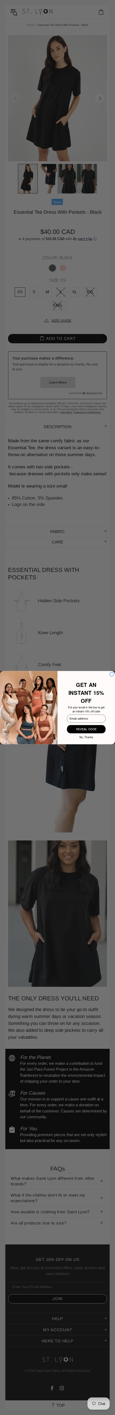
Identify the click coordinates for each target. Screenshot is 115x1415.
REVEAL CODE (86, 729)
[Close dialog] (112, 674)
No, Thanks (86, 737)
